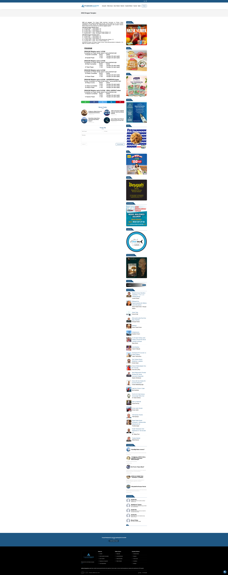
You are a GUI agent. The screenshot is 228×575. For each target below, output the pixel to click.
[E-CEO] (84, 572)
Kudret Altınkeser (136, 378)
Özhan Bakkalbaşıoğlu (137, 384)
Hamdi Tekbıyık (136, 349)
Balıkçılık (134, 563)
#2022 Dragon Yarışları (114, 540)
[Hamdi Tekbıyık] (129, 348)
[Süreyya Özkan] (129, 320)
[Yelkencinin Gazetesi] (90, 6)
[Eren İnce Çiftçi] (129, 367)
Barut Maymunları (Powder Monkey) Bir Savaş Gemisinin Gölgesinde (139, 374)
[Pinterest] (120, 102)
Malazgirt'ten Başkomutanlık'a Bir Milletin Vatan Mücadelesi (139, 303)
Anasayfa (145, 572)
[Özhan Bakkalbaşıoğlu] (129, 382)
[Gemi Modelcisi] (136, 215)
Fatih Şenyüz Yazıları (137, 415)
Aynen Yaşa (135, 312)
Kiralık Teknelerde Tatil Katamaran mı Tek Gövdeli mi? (139, 430)
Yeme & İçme (135, 558)
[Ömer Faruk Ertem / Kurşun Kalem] (129, 304)
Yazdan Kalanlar (136, 438)
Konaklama (135, 561)
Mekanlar (134, 556)
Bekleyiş (134, 325)
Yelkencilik (118, 553)
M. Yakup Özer (136, 434)
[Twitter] (102, 102)
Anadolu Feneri (136, 334)
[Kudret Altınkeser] (129, 375)
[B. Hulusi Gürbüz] (129, 396)
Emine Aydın (135, 410)
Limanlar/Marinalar (119, 556)
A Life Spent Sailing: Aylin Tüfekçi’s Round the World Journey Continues (139, 339)
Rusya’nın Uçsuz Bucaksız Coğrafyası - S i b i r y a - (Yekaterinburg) (138, 294)
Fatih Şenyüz (135, 416)
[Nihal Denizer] (129, 439)
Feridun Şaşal (135, 426)
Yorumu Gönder (120, 144)
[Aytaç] (136, 86)
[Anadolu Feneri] (129, 333)
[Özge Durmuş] (129, 402)
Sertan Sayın (135, 363)
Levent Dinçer (135, 298)
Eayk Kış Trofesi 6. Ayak (138, 388)
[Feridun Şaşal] (129, 423)
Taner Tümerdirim (136, 356)
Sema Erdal (135, 314)
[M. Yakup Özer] (129, 431)
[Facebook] (94, 102)
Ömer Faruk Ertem (137, 327)
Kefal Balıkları (135, 347)
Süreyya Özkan (136, 321)
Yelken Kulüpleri (119, 561)
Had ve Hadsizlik (136, 401)
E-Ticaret (90, 572)
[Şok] (136, 164)
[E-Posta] (146, 1)
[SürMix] (136, 60)
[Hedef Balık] (136, 241)
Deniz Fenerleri (101, 558)
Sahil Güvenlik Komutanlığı (103, 556)
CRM (94, 572)
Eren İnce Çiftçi (136, 369)
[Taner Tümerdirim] (129, 354)
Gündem (100, 553)
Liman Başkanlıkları (102, 563)
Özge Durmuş (135, 403)
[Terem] (136, 138)
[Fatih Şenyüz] (129, 415)
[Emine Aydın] (129, 409)
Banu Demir (135, 343)
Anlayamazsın (135, 332)
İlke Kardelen (135, 390)
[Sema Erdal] (129, 313)
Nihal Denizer (135, 440)
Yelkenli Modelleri (119, 558)
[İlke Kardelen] (129, 389)
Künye (82, 563)
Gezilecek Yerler (136, 553)
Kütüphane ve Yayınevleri (103, 561)
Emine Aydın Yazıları (137, 408)
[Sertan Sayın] (129, 361)
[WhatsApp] (144, 1)
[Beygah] (136, 190)
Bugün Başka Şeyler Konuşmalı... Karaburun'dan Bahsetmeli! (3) (139, 422)
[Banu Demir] (129, 340)
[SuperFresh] (136, 34)
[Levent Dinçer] (129, 295)
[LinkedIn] (111, 102)
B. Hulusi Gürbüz (136, 397)
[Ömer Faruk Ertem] (129, 326)
